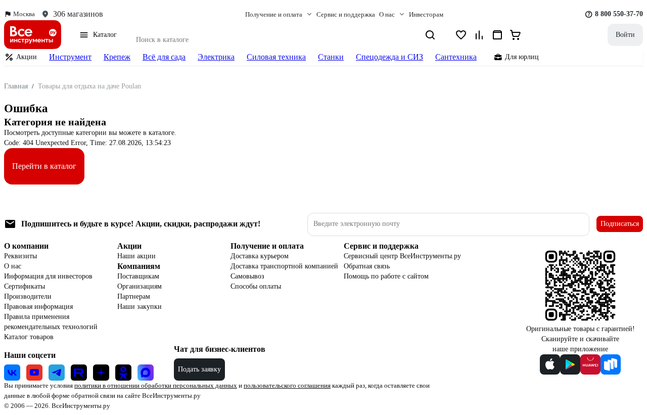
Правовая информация (38, 306)
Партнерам (133, 296)
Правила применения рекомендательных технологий (51, 322)
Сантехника (456, 57)
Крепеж (117, 57)
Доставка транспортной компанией (284, 266)
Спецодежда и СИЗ (389, 57)
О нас (12, 266)
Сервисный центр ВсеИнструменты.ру (402, 256)
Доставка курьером (259, 256)
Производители (28, 296)
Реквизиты (20, 256)
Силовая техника (276, 57)
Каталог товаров (29, 337)
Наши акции (136, 256)
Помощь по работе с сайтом (386, 276)
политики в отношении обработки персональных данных (155, 385)
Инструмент (70, 57)
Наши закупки (139, 306)
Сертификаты (24, 286)
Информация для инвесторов (48, 276)
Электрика (216, 57)
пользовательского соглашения (287, 385)
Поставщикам (138, 276)
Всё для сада (164, 57)
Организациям (139, 286)
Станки (331, 57)
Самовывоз (247, 276)
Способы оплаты (255, 286)
